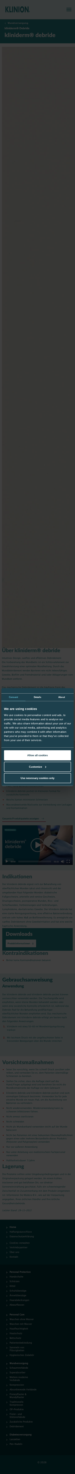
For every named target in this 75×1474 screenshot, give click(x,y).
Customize (35, 766)
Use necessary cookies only (37, 778)
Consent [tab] (13, 697)
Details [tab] (37, 697)
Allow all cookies (37, 755)
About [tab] (61, 697)
